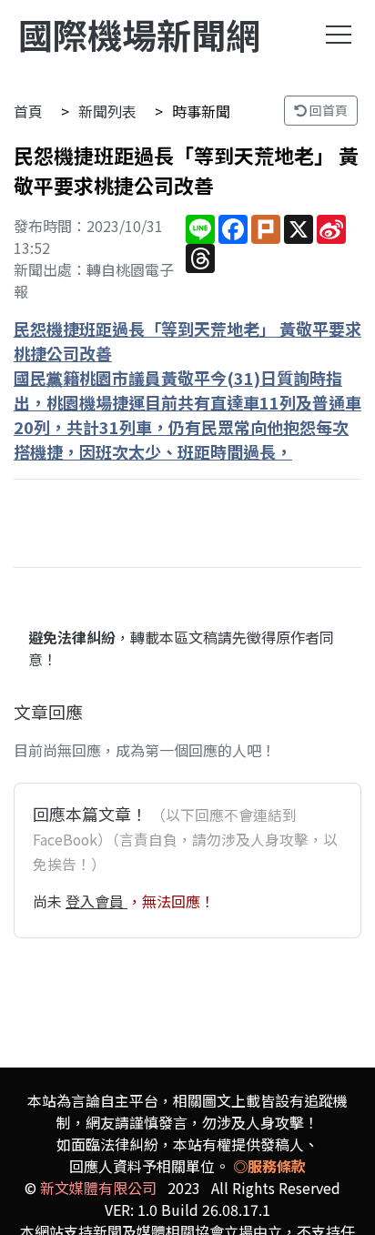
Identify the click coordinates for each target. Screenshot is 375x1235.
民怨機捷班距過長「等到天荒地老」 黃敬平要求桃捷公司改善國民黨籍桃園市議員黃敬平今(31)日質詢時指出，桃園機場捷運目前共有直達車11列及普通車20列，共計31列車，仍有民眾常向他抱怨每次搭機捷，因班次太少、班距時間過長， (187, 390)
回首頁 (327, 110)
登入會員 (96, 901)
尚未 (49, 901)
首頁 (28, 111)
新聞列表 (107, 111)
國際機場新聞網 (139, 34)
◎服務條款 (269, 1166)
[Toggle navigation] (338, 34)
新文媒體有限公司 (98, 1188)
